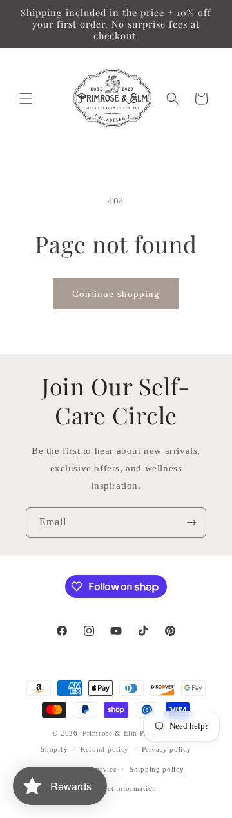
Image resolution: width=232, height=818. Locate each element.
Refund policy (105, 749)
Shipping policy (157, 769)
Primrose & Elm (109, 733)
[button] (26, 98)
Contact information (122, 788)
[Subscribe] (191, 522)
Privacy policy (166, 749)
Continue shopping (116, 294)
